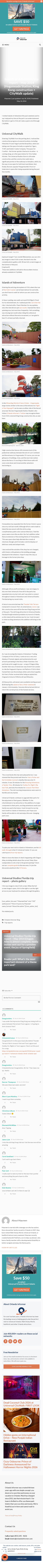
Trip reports (8, 923)
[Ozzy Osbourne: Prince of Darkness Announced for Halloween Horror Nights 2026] (22, 1457)
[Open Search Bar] (40, 44)
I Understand (21, 1558)
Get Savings (21, 28)
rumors (34, 607)
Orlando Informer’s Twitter (16, 413)
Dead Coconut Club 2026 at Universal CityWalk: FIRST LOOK (21, 1404)
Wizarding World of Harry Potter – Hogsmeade (22, 403)
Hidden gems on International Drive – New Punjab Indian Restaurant (20, 1437)
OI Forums (22, 868)
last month (23, 308)
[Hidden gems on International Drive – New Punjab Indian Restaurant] (22, 1430)
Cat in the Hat (35, 302)
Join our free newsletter (21, 1366)
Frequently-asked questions (15, 1531)
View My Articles (9, 1247)
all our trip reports (16, 852)
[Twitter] (15, 1341)
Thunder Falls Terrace (31, 604)
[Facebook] (6, 1341)
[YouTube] (20, 1341)
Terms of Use (9, 1515)
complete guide (12, 865)
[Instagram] (10, 1341)
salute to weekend (23, 684)
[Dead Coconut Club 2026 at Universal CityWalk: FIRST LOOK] (22, 1398)
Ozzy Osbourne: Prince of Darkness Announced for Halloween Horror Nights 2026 (21, 1464)
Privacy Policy (18, 1515)
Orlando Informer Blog (12, 920)
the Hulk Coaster (10, 290)
